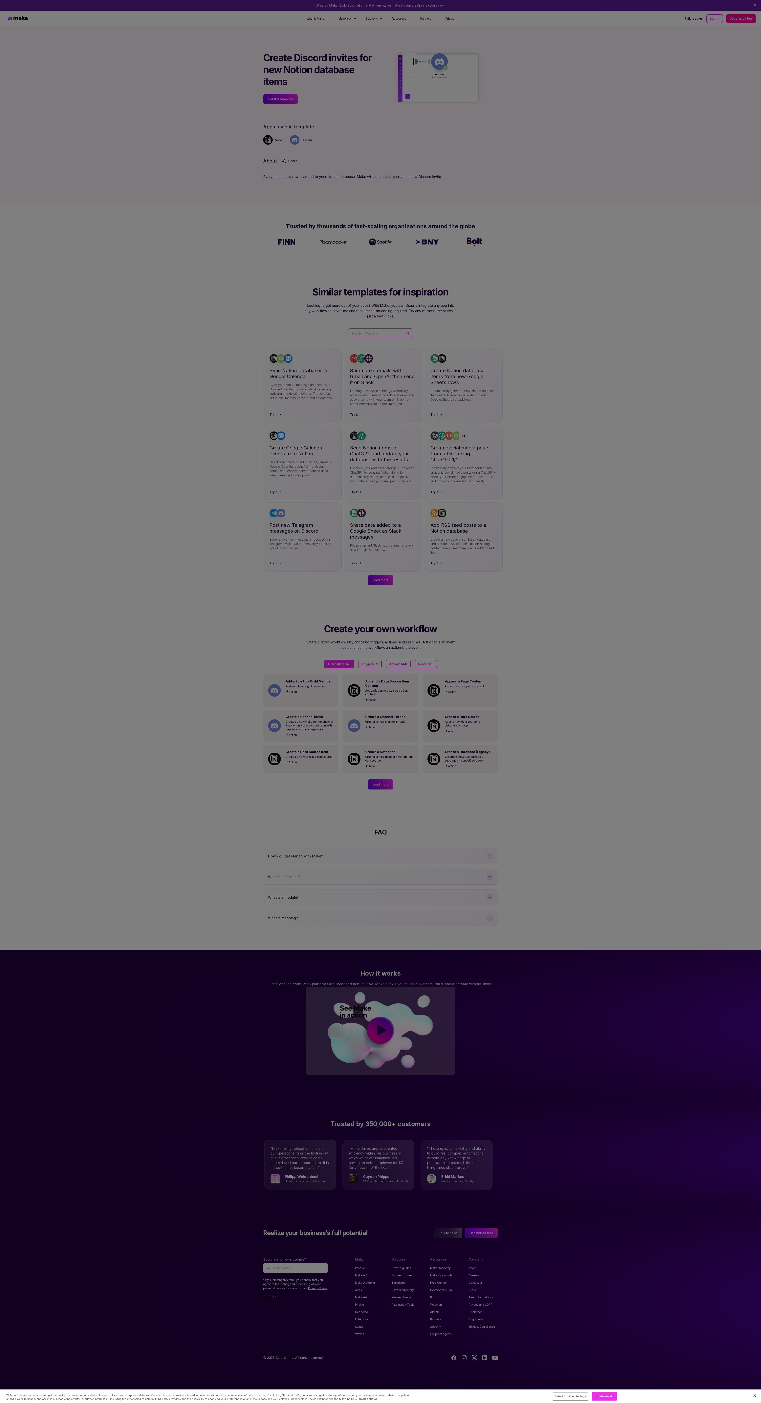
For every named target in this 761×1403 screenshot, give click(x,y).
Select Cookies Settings (570, 1396)
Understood (604, 1396)
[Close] (754, 1395)
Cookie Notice (368, 1398)
